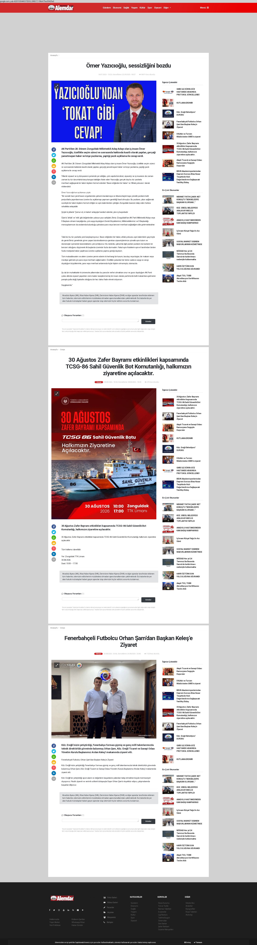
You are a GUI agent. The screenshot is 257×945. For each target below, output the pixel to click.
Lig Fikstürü (162, 915)
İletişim (109, 922)
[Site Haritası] (79, 910)
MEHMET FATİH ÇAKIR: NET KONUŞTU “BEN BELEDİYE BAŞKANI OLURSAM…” (189, 199)
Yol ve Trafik (163, 906)
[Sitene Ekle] (84, 910)
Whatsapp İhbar (78, 922)
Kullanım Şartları (78, 919)
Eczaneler (162, 912)
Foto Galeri (112, 897)
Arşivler (110, 912)
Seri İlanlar (162, 924)
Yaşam (134, 7)
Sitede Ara (190, 903)
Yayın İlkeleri (55, 922)
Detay (188, 942)
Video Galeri (112, 902)
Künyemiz (111, 917)
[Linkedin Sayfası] (69, 910)
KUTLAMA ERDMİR (185, 103)
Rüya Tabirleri (191, 912)
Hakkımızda (54, 919)
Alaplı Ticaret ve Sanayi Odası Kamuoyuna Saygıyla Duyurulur (189, 163)
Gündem (107, 7)
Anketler (189, 906)
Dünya (62, 350)
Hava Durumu (163, 903)
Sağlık (126, 7)
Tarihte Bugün (164, 918)
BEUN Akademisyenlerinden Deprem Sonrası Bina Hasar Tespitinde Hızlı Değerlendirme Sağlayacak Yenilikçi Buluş (189, 176)
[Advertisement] (128, 32)
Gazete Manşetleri (165, 929)
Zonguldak (86, 163)
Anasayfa (54, 55)
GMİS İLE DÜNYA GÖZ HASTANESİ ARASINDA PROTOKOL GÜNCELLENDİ (188, 92)
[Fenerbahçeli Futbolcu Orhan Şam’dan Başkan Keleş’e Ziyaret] (103, 699)
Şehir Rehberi (163, 926)
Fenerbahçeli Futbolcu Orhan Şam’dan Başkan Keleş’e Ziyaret (189, 124)
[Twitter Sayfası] (55, 910)
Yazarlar (110, 907)
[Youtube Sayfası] (65, 910)
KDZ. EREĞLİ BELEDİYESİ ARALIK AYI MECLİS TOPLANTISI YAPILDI (187, 211)
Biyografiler (190, 909)
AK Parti (64, 163)
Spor (150, 7)
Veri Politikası (55, 925)
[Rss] (74, 910)
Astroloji (189, 915)
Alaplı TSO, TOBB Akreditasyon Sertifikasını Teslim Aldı (188, 278)
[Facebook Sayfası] (50, 910)
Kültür (142, 7)
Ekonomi (117, 7)
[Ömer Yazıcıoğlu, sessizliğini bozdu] (103, 111)
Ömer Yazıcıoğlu (129, 163)
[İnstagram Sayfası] (60, 910)
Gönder (148, 321)
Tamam (199, 942)
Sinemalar (162, 921)
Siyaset (157, 7)
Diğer (166, 7)
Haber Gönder (77, 925)
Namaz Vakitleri (164, 909)
